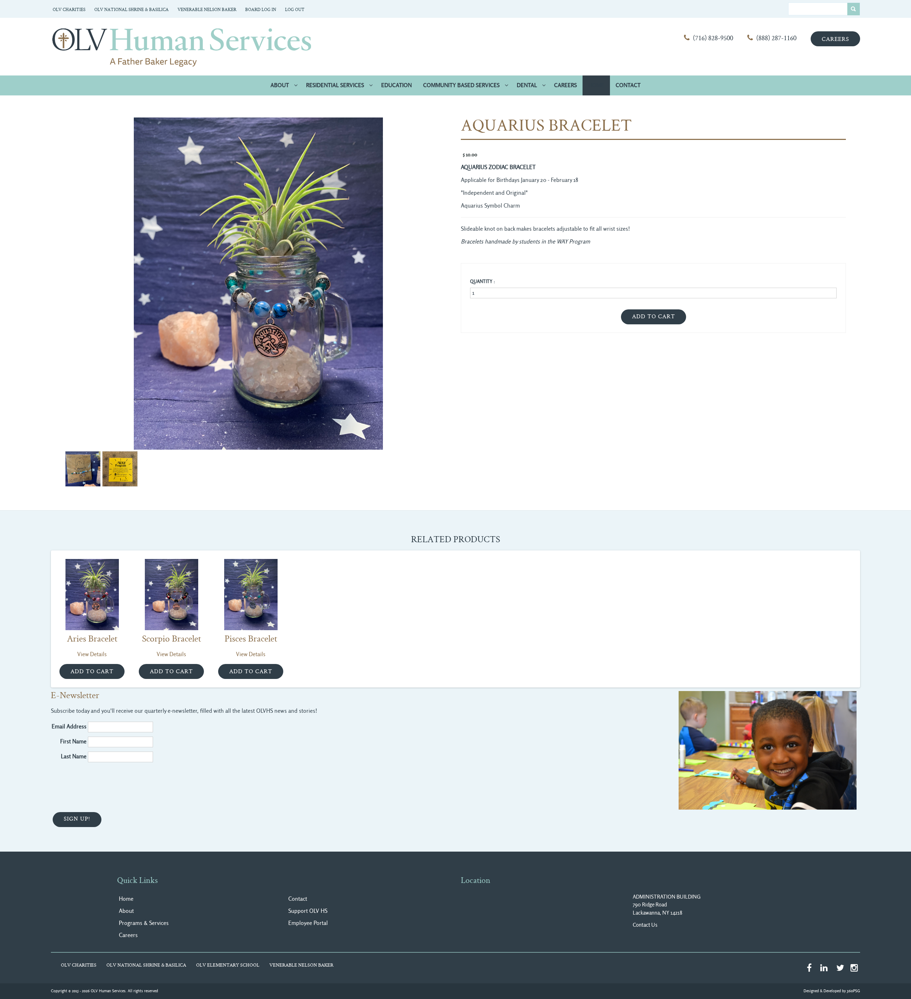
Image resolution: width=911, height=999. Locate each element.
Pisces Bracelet (251, 639)
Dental (527, 85)
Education (396, 85)
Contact (628, 85)
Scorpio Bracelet (171, 639)
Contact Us (645, 925)
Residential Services (335, 85)
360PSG (853, 991)
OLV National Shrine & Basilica (131, 10)
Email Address (69, 726)
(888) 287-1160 (776, 38)
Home (596, 85)
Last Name (73, 756)
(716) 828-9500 (713, 38)
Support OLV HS (307, 911)
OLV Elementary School (227, 965)
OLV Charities (69, 10)
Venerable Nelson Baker (207, 10)
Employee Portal (308, 923)
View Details (92, 654)
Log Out (295, 10)
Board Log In (260, 10)
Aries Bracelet (92, 639)
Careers (835, 39)
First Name (73, 741)
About (279, 85)
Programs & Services (144, 923)
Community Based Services (461, 85)
